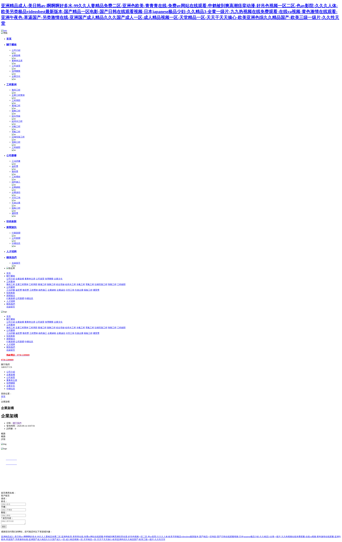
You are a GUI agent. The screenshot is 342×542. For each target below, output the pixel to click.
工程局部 (16, 100)
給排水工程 (17, 121)
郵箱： (4, 512)
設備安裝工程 (18, 137)
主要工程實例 (18, 95)
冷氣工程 (16, 126)
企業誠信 (16, 192)
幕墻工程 (16, 105)
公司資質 (16, 66)
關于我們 (17, 423)
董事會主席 (17, 61)
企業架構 (16, 55)
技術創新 (11, 221)
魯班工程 (16, 90)
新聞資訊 (11, 227)
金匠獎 (15, 166)
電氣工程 (16, 132)
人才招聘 (11, 251)
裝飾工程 (16, 111)
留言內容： (7, 518)
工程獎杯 (16, 177)
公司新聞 (16, 238)
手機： (4, 507)
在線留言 (16, 263)
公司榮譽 (11, 155)
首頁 (8, 38)
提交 (4, 527)
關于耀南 (11, 44)
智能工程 (16, 142)
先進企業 (16, 203)
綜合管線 (16, 116)
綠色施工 (16, 182)
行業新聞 (16, 233)
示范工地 (16, 197)
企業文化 (16, 76)
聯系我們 (11, 257)
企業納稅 (16, 187)
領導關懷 (16, 71)
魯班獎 (15, 171)
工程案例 (11, 84)
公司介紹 (16, 50)
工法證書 (16, 161)
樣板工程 (16, 208)
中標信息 (16, 243)
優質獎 (15, 213)
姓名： (4, 501)
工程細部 (16, 147)
